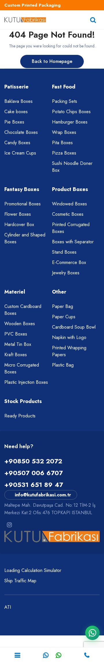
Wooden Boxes (19, 323)
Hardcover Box (19, 224)
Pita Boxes (62, 142)
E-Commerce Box (69, 262)
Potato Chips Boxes (71, 111)
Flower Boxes (17, 214)
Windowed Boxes (69, 204)
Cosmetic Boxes (67, 214)
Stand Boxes (64, 252)
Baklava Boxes (18, 101)
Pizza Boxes (64, 153)
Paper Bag (62, 306)
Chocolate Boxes (21, 132)
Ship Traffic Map (20, 580)
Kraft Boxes (15, 354)
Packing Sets (64, 101)
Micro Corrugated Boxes (21, 368)
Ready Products (20, 416)
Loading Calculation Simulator (32, 570)
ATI (7, 607)
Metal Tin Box (17, 344)
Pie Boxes (14, 122)
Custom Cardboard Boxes (22, 310)
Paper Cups (63, 316)
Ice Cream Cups (20, 153)
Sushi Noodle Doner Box (72, 167)
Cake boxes (16, 111)
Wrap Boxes (64, 132)
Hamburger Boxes (70, 122)
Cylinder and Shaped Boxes (24, 238)
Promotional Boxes (22, 204)
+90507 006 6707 (33, 472)
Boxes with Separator (73, 241)
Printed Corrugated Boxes (71, 228)
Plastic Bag (63, 365)
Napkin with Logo (69, 337)
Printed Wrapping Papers (69, 351)
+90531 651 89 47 (33, 484)
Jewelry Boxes (65, 272)
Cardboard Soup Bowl (74, 327)
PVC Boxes (15, 334)
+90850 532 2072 (33, 461)
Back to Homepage (52, 61)
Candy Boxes (17, 142)
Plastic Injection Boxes (26, 382)
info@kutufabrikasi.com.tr (43, 495)
